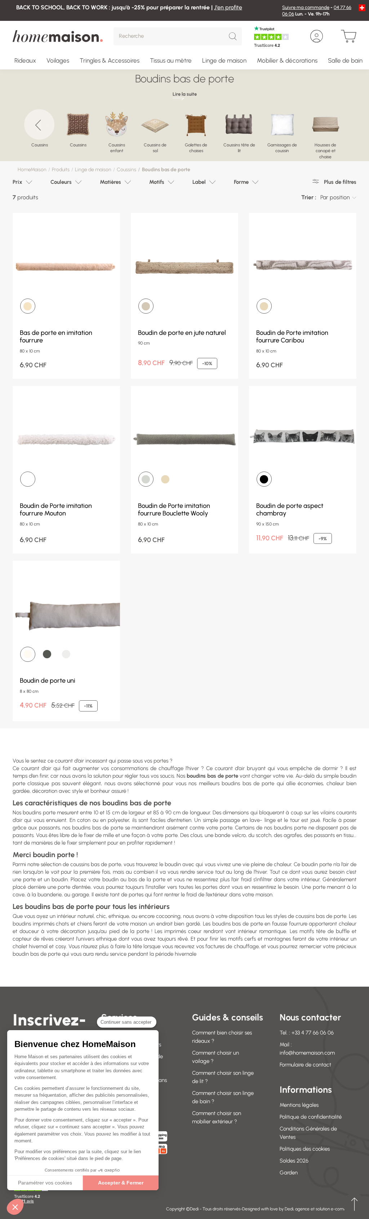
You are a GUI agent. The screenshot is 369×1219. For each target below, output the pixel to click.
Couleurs (61, 182)
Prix (17, 182)
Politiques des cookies (305, 1149)
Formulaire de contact (305, 1064)
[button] (15, 1206)
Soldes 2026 (294, 1160)
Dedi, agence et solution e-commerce (320, 1208)
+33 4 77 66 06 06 (313, 1032)
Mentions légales (299, 1105)
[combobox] (338, 197)
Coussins (126, 170)
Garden (289, 1172)
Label (199, 182)
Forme (241, 182)
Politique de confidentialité (311, 1117)
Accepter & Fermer (120, 1183)
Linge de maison (93, 170)
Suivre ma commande (305, 7)
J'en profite (228, 7)
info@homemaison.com (307, 1053)
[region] (184, 131)
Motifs (156, 182)
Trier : (308, 197)
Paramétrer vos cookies (45, 1183)
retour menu (354, 1204)
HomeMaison (32, 170)
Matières (110, 182)
